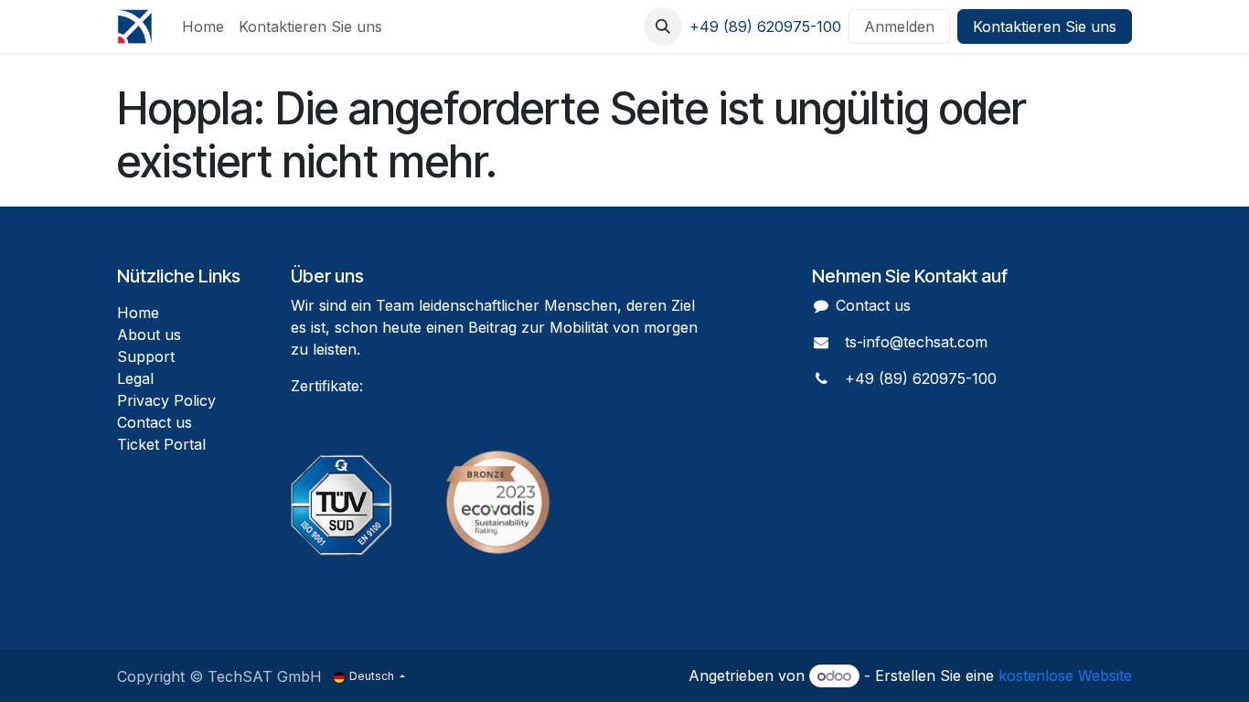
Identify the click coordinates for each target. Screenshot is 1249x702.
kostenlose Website (1065, 675)
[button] (663, 26)
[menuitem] (203, 26)
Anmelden (899, 26)
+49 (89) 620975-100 (765, 26)
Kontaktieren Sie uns (1044, 26)
